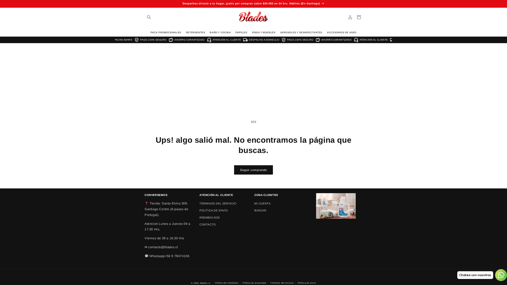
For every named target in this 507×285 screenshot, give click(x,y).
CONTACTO (207, 224)
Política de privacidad (254, 283)
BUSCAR (260, 210)
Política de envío (307, 283)
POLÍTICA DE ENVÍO (213, 210)
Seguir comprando (253, 170)
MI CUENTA (262, 203)
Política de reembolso (227, 283)
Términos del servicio (282, 283)
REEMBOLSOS (209, 217)
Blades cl (205, 283)
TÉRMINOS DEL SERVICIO (217, 203)
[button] (149, 17)
